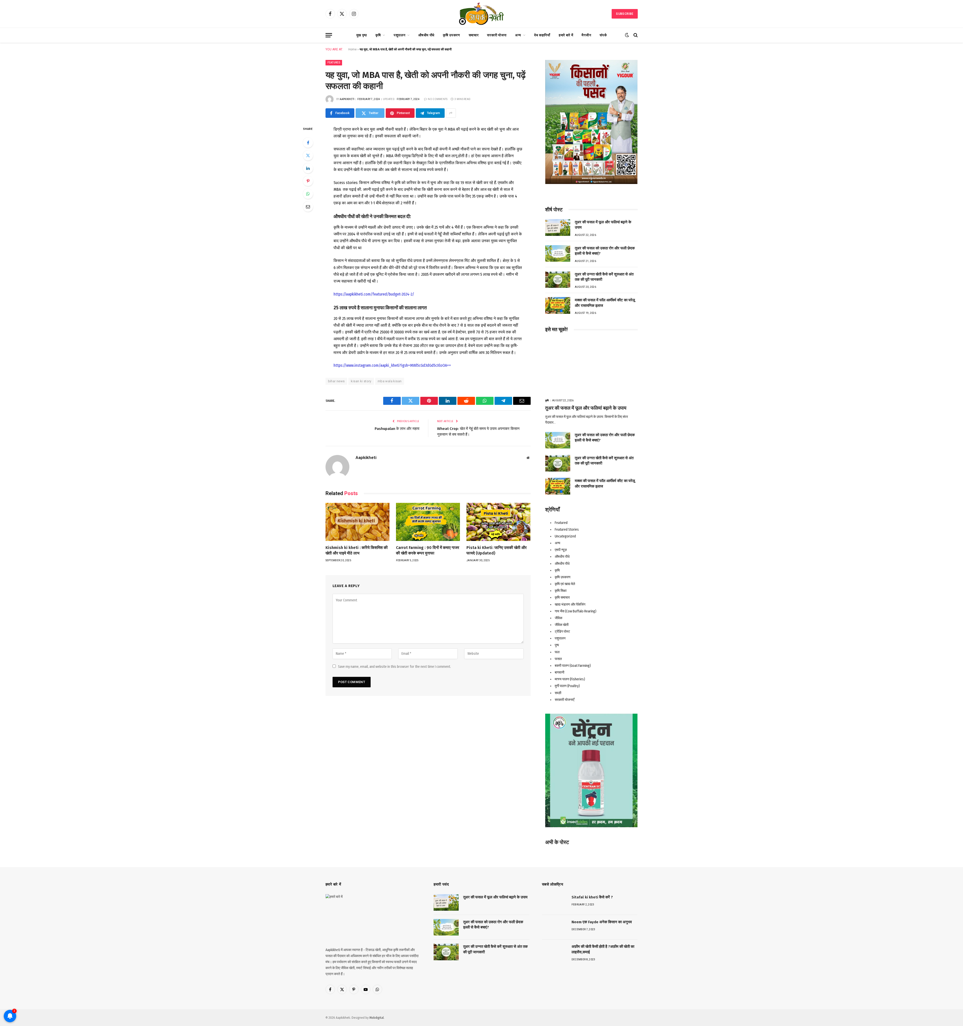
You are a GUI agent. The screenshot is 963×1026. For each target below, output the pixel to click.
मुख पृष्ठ (361, 35)
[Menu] (329, 35)
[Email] (308, 207)
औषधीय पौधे (426, 35)
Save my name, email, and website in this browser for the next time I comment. (394, 667)
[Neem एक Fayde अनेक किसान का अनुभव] (554, 927)
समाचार (474, 35)
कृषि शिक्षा (561, 591)
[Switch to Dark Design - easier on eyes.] (627, 35)
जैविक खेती (562, 625)
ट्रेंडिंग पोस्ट (562, 631)
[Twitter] (308, 155)
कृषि (378, 35)
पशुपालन (400, 35)
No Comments (437, 99)
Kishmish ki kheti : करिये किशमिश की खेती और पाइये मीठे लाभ (357, 550)
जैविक (558, 618)
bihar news (336, 381)
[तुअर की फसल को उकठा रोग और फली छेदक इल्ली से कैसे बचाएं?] (557, 253)
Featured (334, 62)
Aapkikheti (347, 99)
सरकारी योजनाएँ (564, 700)
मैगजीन (586, 35)
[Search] (635, 35)
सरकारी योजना (497, 35)
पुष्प (557, 645)
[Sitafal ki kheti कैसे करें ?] (554, 902)
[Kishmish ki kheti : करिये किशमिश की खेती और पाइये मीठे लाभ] (357, 522)
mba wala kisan (390, 381)
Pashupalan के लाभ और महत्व (397, 428)
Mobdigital (376, 1017)
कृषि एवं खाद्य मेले (565, 584)
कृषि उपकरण (451, 35)
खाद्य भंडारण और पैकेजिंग (570, 604)
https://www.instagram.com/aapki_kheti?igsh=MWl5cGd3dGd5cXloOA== (392, 365)
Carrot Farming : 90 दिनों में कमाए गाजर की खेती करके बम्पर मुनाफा (427, 550)
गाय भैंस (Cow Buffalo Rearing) (575, 611)
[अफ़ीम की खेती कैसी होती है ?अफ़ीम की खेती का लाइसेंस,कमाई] (554, 952)
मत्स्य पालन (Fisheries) (570, 679)
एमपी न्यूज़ (561, 550)
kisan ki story (361, 381)
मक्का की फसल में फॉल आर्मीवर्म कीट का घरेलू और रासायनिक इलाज (605, 303)
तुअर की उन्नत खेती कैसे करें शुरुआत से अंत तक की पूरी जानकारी (604, 277)
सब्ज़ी (558, 693)
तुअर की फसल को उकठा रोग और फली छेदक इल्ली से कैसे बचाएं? (605, 251)
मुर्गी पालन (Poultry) (567, 686)
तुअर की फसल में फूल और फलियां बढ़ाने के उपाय (603, 225)
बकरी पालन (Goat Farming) (573, 666)
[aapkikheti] (481, 14)
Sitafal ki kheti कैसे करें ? (592, 897)
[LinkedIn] (308, 168)
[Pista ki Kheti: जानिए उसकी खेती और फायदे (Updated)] (498, 522)
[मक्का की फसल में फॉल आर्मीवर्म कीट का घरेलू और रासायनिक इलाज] (557, 305)
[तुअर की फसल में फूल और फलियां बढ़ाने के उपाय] (557, 227)
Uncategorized (565, 536)
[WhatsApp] (308, 194)
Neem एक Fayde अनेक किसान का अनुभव (602, 922)
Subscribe (624, 14)
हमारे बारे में (566, 35)
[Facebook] (308, 143)
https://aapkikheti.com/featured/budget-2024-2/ (374, 294)
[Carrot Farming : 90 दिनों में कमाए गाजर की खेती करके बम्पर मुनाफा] (428, 522)
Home (352, 49)
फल (557, 652)
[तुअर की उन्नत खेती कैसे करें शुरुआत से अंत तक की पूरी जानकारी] (557, 279)
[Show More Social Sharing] (451, 113)
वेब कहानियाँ (542, 35)
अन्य (518, 35)
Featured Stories (567, 529)
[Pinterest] (308, 181)
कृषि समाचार (562, 597)
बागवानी (559, 672)
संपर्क (603, 35)
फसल (558, 659)
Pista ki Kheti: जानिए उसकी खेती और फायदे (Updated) (496, 550)
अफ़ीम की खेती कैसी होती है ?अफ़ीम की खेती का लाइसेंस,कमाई (603, 949)
